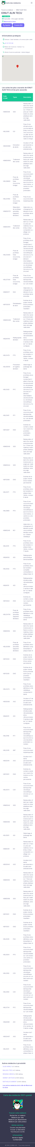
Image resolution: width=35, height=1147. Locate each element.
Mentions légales (17, 1137)
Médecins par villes (17, 1117)
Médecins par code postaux (18, 1122)
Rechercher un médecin (17, 1115)
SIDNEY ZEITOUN (9, 1078)
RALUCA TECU (8, 1070)
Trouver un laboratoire (17, 1130)
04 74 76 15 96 (9, 43)
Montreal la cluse (10, 21)
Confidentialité (17, 1140)
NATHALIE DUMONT (10, 1081)
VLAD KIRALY (7, 1066)
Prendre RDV (18, 25)
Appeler (7, 25)
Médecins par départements (17, 1119)
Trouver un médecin (7, 10)
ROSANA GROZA (8, 1074)
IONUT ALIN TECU (21, 10)
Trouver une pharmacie (17, 1127)
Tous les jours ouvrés (18, 1132)
